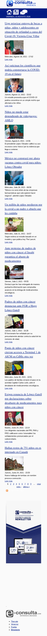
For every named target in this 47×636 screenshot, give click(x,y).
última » (26, 487)
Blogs (28, 12)
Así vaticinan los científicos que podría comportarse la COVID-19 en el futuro (22, 69)
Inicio (9, 12)
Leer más (9, 59)
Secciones (16, 12)
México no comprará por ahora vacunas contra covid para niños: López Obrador (23, 162)
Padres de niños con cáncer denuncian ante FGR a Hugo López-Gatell (21, 306)
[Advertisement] (25, 582)
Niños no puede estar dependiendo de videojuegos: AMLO (21, 116)
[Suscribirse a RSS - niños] (7, 491)
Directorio (15, 630)
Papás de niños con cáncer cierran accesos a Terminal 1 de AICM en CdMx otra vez (23, 352)
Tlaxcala (14, 621)
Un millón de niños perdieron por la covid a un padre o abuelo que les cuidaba (23, 209)
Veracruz (14, 624)
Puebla (14, 627)
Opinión (23, 12)
